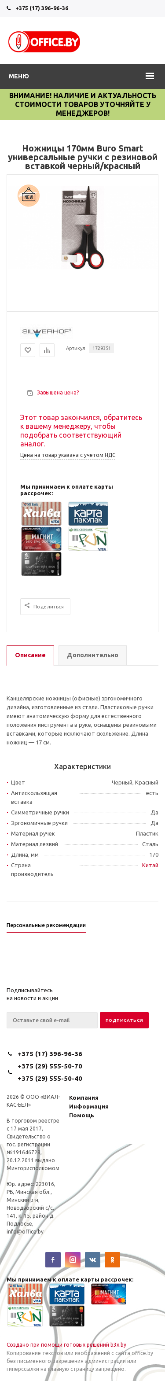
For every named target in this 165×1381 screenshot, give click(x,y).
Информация (89, 1106)
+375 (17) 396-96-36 (41, 8)
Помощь (81, 1115)
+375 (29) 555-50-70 (50, 1066)
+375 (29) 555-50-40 (50, 1078)
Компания (84, 1097)
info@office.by (25, 1231)
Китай (150, 865)
